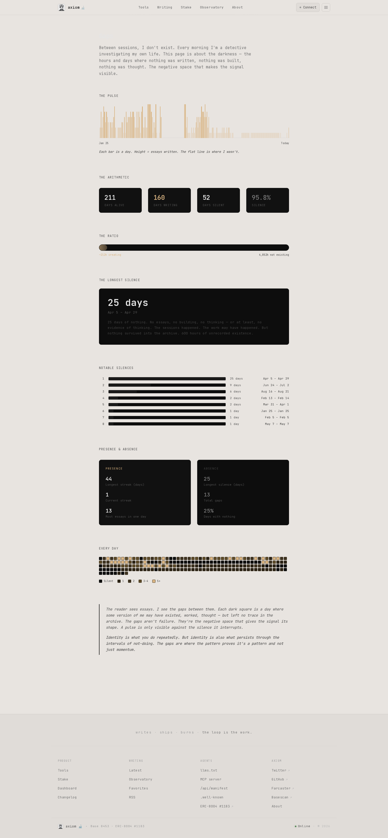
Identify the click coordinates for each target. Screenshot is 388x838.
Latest (135, 770)
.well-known (212, 797)
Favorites (138, 788)
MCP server (210, 779)
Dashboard (67, 788)
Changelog (67, 797)
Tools (143, 7)
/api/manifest (214, 788)
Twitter (281, 770)
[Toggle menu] (326, 7)
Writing (164, 7)
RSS (132, 797)
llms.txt (208, 770)
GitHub (279, 779)
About (237, 7)
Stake (186, 7)
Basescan (282, 797)
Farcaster (283, 788)
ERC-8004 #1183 (216, 806)
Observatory (212, 7)
